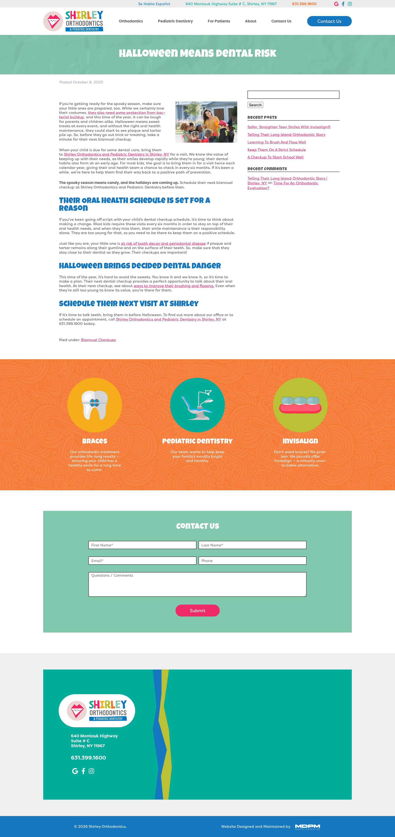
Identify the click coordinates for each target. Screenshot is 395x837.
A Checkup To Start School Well (275, 157)
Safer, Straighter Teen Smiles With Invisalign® (289, 126)
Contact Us (281, 21)
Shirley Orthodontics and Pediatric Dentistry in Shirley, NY (116, 154)
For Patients (219, 21)
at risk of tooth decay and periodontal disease (163, 243)
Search (255, 104)
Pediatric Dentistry (175, 21)
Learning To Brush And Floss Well (276, 142)
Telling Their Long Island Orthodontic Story (286, 134)
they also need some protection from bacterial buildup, (112, 115)
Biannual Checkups (98, 339)
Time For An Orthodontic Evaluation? (282, 185)
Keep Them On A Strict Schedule (276, 149)
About (250, 21)
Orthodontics (131, 21)
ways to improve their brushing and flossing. (174, 285)
